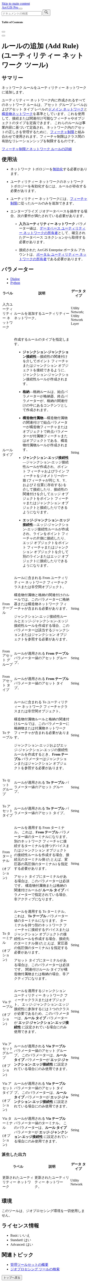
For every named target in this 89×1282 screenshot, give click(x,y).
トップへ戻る (11, 1277)
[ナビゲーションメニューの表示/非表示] (20, 8)
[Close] (3, 31)
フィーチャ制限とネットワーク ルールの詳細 (37, 149)
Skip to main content (16, 3)
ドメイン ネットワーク (66, 109)
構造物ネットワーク (17, 114)
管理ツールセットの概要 (29, 1264)
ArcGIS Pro (10, 7)
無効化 (58, 169)
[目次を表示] (3, 35)
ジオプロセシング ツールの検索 (35, 1269)
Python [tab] (15, 283)
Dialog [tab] (15, 279)
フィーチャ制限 (62, 132)
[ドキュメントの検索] (46, 13)
